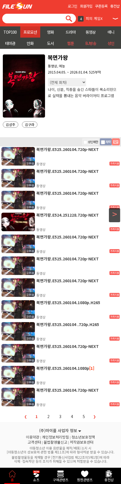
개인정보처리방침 (55, 437)
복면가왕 (58, 57)
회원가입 (86, 6)
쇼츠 (36, 479)
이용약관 (32, 437)
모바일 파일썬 (17, 6)
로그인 (72, 6)
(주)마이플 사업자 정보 (58, 430)
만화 (30, 43)
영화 (50, 32)
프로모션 (30, 32)
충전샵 (115, 6)
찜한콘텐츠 (85, 479)
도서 (50, 43)
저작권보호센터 (81, 442)
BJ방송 (90, 43)
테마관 (10, 43)
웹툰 (70, 43)
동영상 (91, 32)
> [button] (114, 214)
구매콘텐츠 (60, 479)
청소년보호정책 (83, 437)
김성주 (10, 124)
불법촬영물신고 (55, 442)
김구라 (29, 124)
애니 (110, 32)
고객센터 (34, 442)
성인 (110, 43)
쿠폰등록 (101, 6)
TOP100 (10, 32)
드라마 (71, 32)
